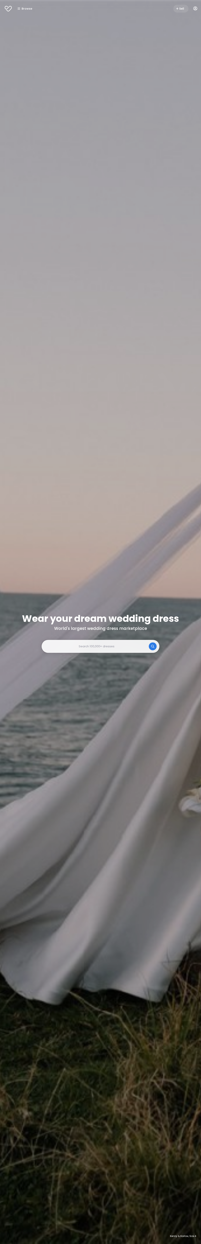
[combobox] (100, 646)
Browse (27, 9)
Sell (181, 9)
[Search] (153, 646)
